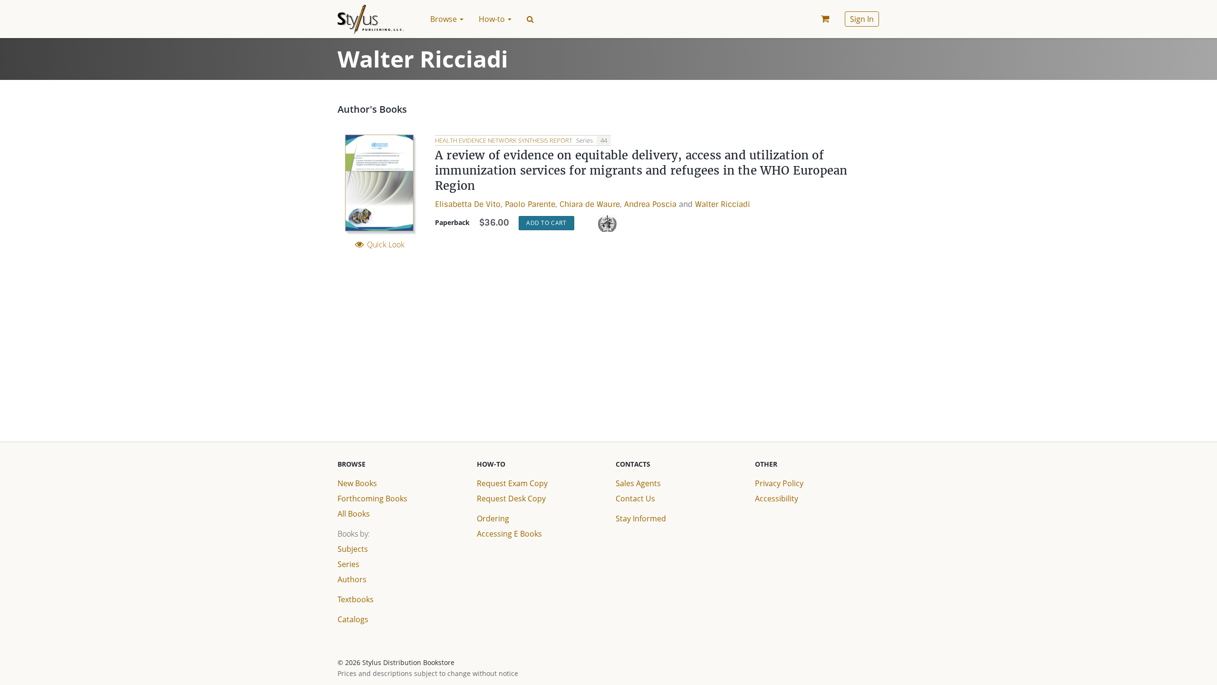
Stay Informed (641, 518)
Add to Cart (546, 223)
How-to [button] (493, 19)
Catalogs (353, 619)
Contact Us (635, 498)
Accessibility (776, 498)
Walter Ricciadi (722, 204)
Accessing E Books (509, 533)
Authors (352, 579)
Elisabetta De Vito (468, 204)
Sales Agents (638, 483)
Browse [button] (444, 19)
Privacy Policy (779, 483)
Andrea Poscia (650, 204)
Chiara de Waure (590, 204)
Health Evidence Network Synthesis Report (504, 140)
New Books (357, 483)
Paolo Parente (530, 204)
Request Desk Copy (511, 498)
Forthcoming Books (372, 498)
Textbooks (356, 599)
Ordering (493, 518)
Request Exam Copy (512, 483)
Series (348, 564)
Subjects (353, 549)
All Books (354, 514)
